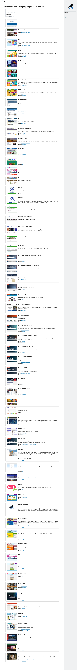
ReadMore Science (22, 573)
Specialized (23, 134)
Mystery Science (21, 428)
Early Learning (21, 158)
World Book (20, 613)
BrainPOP (20, 50)
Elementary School (27, 45)
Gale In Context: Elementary (24, 294)
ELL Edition (20, 168)
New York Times (21, 438)
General (23, 22)
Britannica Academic (22, 99)
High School (28, 32)
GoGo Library (21, 407)
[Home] (70, 7)
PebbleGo (20, 484)
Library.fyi (5, 1)
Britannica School (22, 118)
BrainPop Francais (22, 79)
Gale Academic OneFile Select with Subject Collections (29, 255)
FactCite (20, 187)
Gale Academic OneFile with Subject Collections (28, 265)
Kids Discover (21, 417)
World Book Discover (22, 623)
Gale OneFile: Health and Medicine (25, 346)
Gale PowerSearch (22, 378)
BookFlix (20, 39)
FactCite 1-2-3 (21, 197)
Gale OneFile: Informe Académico (25, 356)
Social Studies (24, 56)
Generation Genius (22, 398)
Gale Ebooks (21, 275)
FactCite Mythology (22, 236)
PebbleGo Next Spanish (23, 504)
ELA (22, 46)
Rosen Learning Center (23, 583)
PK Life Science (21, 530)
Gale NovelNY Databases (23, 315)
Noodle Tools (21, 463)
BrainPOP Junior (21, 89)
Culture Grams (21, 148)
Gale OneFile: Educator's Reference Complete (27, 335)
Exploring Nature (21, 177)
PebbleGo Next (21, 494)
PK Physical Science (22, 543)
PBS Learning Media (22, 475)
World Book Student (22, 644)
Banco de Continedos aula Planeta (25, 29)
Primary (22, 45)
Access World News (22, 20)
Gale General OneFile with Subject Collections (28, 284)
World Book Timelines (23, 653)
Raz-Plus (20, 554)
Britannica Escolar (22, 109)
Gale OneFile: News (22, 367)
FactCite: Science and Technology (25, 245)
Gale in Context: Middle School (24, 304)
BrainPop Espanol (22, 70)
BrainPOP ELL (21, 60)
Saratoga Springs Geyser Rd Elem (14, 4)
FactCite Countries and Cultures (25, 226)
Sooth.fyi (20, 593)
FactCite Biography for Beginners (25, 216)
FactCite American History (23, 206)
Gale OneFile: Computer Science (25, 325)
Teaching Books (21, 603)
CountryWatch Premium (23, 138)
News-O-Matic (21, 449)
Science (23, 434)
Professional (27, 330)
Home (5, 4)
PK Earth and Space (22, 518)
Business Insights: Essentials (24, 128)
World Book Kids (21, 634)
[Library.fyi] (1, 1)
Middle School (23, 32)
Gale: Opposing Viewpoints (24, 388)
